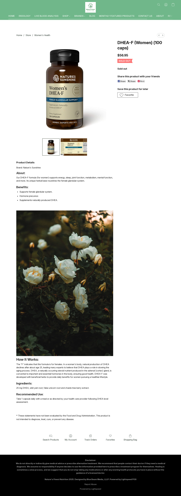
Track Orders (90, 439)
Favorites (110, 439)
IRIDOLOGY (24, 16)
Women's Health (42, 35)
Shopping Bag (130, 439)
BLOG (92, 16)
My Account (71, 439)
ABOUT (160, 16)
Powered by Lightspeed (90, 489)
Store (28, 35)
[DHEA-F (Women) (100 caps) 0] (50, 147)
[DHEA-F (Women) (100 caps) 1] (74, 147)
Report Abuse (91, 484)
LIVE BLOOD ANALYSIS (46, 16)
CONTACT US (145, 16)
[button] (90, 7)
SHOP (65, 16)
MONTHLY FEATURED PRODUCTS (116, 16)
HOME (11, 16)
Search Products (51, 439)
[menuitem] (159, 35)
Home (19, 35)
